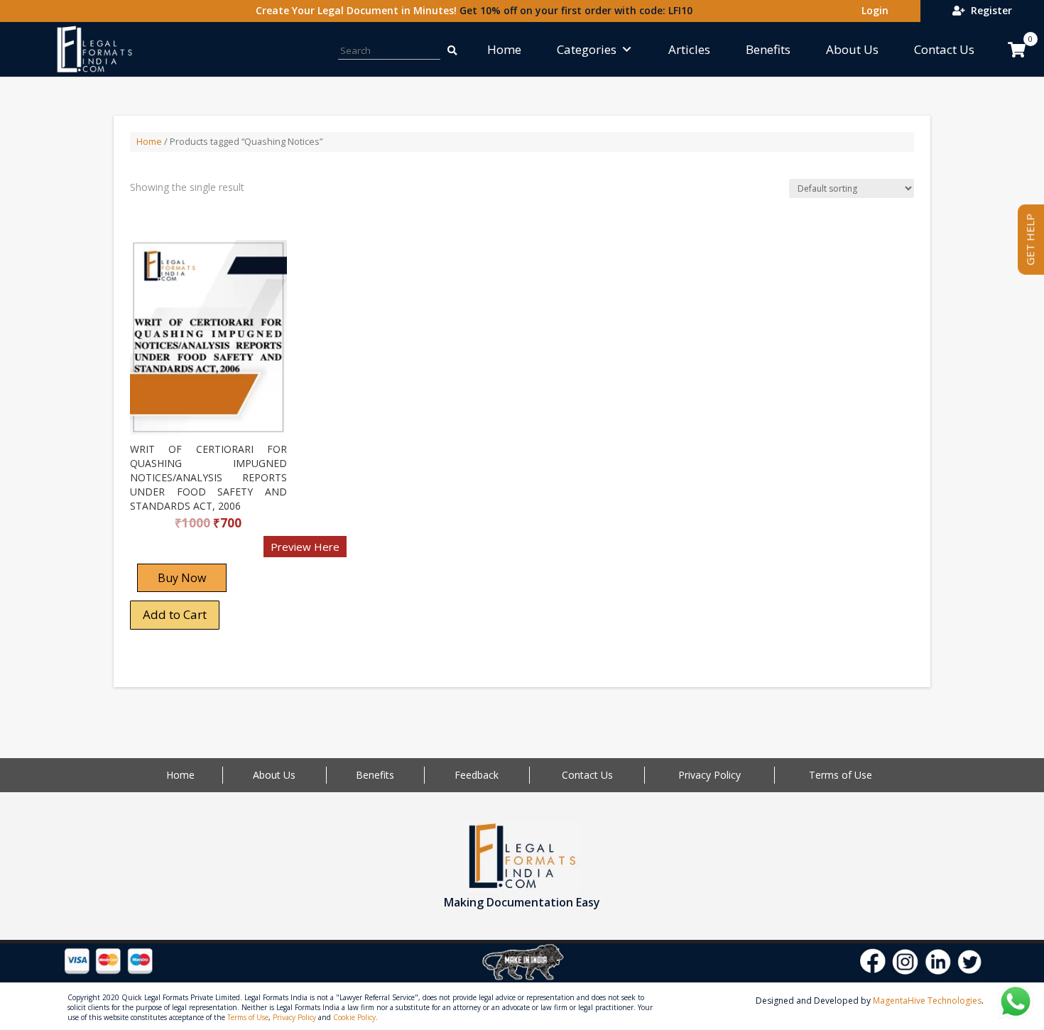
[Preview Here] (171, 551)
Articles (689, 49)
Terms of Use (840, 775)
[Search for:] (451, 49)
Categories (586, 49)
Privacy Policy (709, 775)
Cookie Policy (354, 1017)
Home (504, 49)
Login (872, 10)
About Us (852, 49)
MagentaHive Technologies (927, 1001)
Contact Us (944, 49)
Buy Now (182, 578)
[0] (1017, 49)
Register (988, 10)
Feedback (477, 775)
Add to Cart (175, 614)
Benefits (768, 49)
